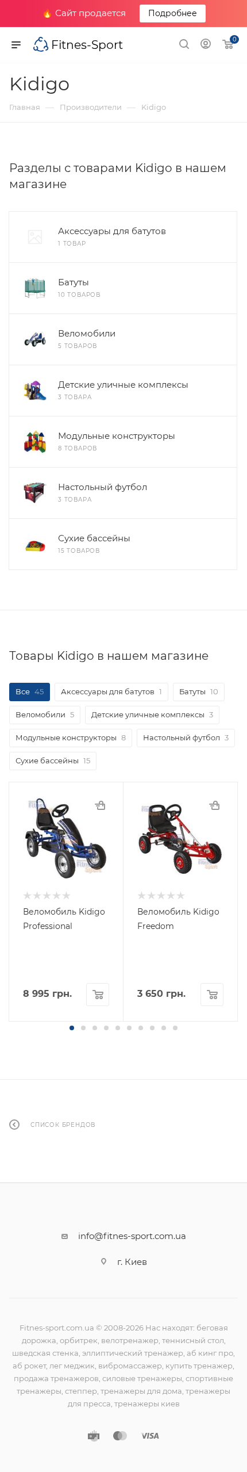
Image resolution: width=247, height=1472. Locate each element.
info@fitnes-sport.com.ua (132, 1235)
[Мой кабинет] (205, 45)
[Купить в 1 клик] (100, 805)
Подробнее (172, 13)
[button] (72, 1028)
